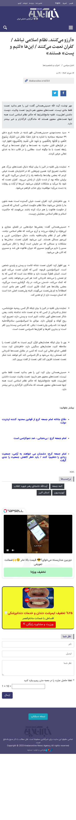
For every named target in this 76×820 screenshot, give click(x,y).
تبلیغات (25, 3)
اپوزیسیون (59, 493)
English (57, 3)
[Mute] (13, 550)
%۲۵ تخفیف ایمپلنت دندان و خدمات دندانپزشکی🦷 (38, 613)
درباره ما (31, 3)
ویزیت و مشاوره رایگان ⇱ (38, 624)
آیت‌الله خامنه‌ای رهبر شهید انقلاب (30, 486)
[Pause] (7, 550)
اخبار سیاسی (69, 65)
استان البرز (44, 493)
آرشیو (19, 3)
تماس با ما (39, 3)
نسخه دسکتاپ (38, 716)
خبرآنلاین (38, 14)
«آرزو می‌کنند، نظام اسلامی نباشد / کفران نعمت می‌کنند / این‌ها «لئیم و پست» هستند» (42, 46)
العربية (65, 3)
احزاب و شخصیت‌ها (51, 65)
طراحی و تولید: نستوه (36, 750)
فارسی (71, 3)
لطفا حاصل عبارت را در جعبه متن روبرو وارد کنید (49, 680)
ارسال (7, 695)
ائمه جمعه (57, 486)
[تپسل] (5, 511)
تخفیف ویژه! (38, 572)
